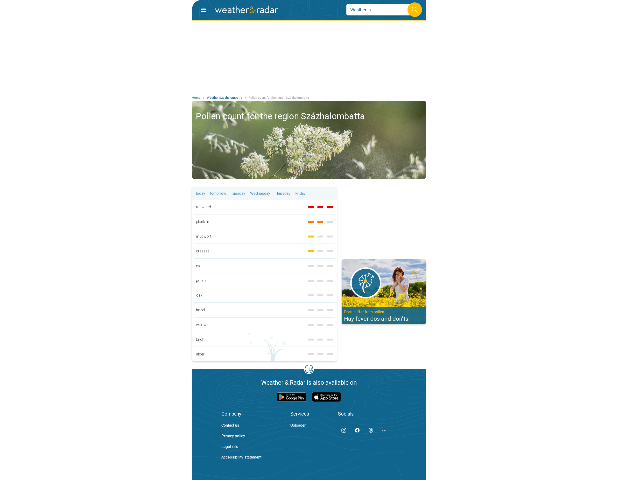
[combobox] (380, 9)
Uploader (298, 425)
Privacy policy (233, 436)
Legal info (229, 446)
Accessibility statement (241, 457)
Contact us (230, 425)
